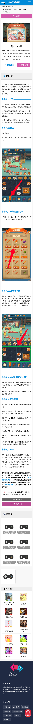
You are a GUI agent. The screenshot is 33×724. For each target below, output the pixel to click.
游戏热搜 (10, 6)
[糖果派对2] (8, 650)
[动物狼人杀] (23, 611)
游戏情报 (17, 715)
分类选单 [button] (17, 16)
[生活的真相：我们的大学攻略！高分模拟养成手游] (8, 597)
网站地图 (7, 707)
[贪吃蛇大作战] (8, 624)
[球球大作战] (23, 638)
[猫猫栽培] (23, 597)
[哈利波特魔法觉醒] (23, 623)
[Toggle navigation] (29, 2)
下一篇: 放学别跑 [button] (16, 504)
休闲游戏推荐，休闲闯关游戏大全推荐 (15, 9)
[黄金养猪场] (8, 638)
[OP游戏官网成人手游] (8, 576)
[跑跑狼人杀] (8, 611)
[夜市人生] (23, 650)
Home (3, 6)
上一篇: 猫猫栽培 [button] (16, 499)
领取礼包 (7, 719)
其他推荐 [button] (10, 65)
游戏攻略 (7, 711)
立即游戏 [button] (24, 65)
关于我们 (16, 707)
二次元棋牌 (7, 715)
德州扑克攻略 (17, 711)
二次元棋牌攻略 (8, 485)
